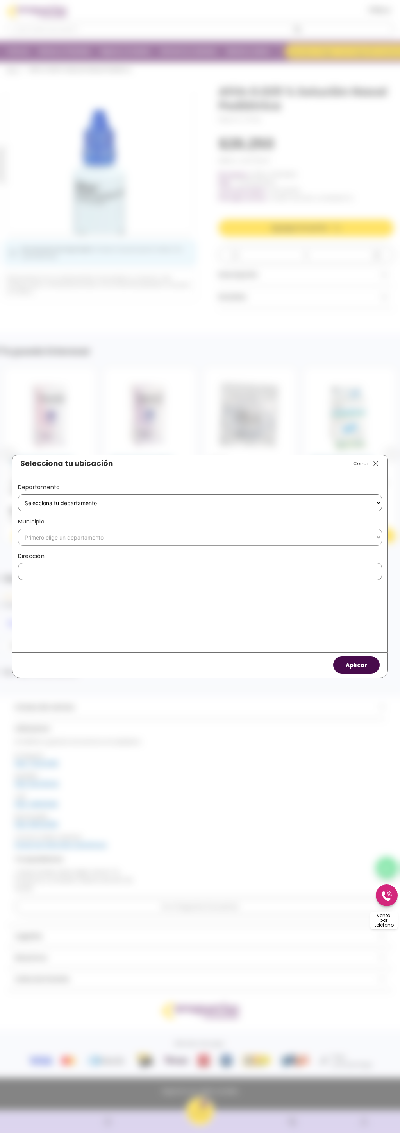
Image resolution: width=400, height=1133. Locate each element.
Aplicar (357, 665)
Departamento (39, 487)
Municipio (31, 521)
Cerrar (361, 463)
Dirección (31, 556)
